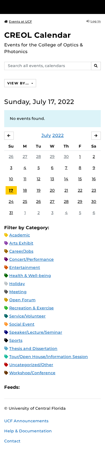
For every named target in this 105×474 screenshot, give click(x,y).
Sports (15, 340)
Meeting (18, 291)
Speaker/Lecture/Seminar (35, 332)
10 (11, 178)
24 (11, 201)
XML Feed (55, 387)
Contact (12, 441)
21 (66, 190)
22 (80, 190)
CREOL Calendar (37, 35)
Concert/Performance (31, 259)
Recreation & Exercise (31, 308)
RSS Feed (46, 387)
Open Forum (22, 299)
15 (80, 178)
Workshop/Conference (32, 372)
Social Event (21, 324)
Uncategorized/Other (31, 364)
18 (25, 190)
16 (94, 178)
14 (66, 178)
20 (52, 190)
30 (66, 156)
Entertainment (24, 267)
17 (11, 190)
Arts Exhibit (21, 243)
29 (52, 156)
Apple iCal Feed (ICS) (27, 387)
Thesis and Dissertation (33, 348)
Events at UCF (20, 21)
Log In (95, 21)
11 (25, 178)
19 (39, 190)
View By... (18, 83)
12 (38, 178)
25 (25, 201)
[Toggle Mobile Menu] (99, 6)
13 (52, 178)
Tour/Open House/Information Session (48, 356)
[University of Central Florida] (42, 7)
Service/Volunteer (27, 316)
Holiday (17, 283)
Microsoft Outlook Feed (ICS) (36, 387)
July (46, 135)
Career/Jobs (21, 251)
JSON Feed (65, 387)
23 (94, 190)
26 (11, 156)
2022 (58, 135)
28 (38, 156)
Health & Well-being (30, 275)
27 (25, 156)
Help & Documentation (28, 430)
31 (11, 212)
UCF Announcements (26, 420)
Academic (19, 235)
